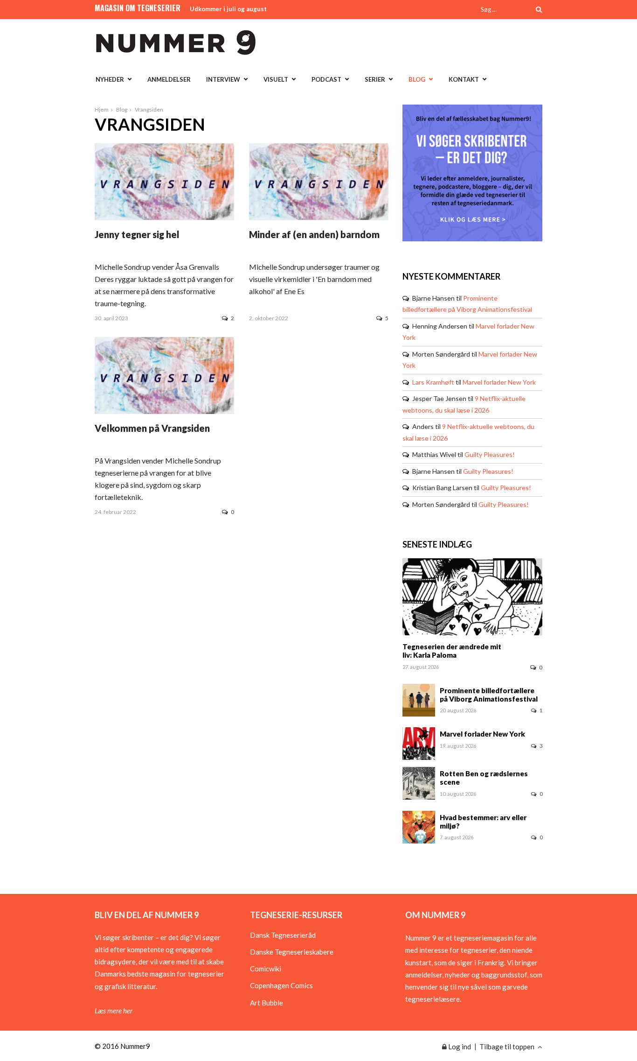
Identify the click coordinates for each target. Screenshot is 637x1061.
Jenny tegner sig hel (137, 234)
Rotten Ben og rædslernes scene (484, 777)
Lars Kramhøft (433, 382)
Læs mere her (113, 1010)
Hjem (102, 109)
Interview (223, 79)
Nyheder (110, 79)
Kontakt (464, 79)
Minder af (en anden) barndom (314, 234)
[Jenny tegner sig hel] (164, 217)
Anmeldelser (169, 79)
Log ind (459, 1046)
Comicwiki (265, 968)
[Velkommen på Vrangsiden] (164, 411)
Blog (417, 79)
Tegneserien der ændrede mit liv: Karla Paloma (451, 650)
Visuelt (275, 79)
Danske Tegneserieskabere (291, 952)
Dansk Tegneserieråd (283, 935)
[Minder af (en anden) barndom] (318, 217)
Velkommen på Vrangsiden (152, 428)
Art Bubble (266, 1002)
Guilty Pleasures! (489, 454)
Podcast (326, 79)
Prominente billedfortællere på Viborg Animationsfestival (489, 694)
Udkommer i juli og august (228, 9)
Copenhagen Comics (281, 985)
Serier (375, 79)
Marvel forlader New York (499, 382)
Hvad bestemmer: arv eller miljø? (483, 821)
